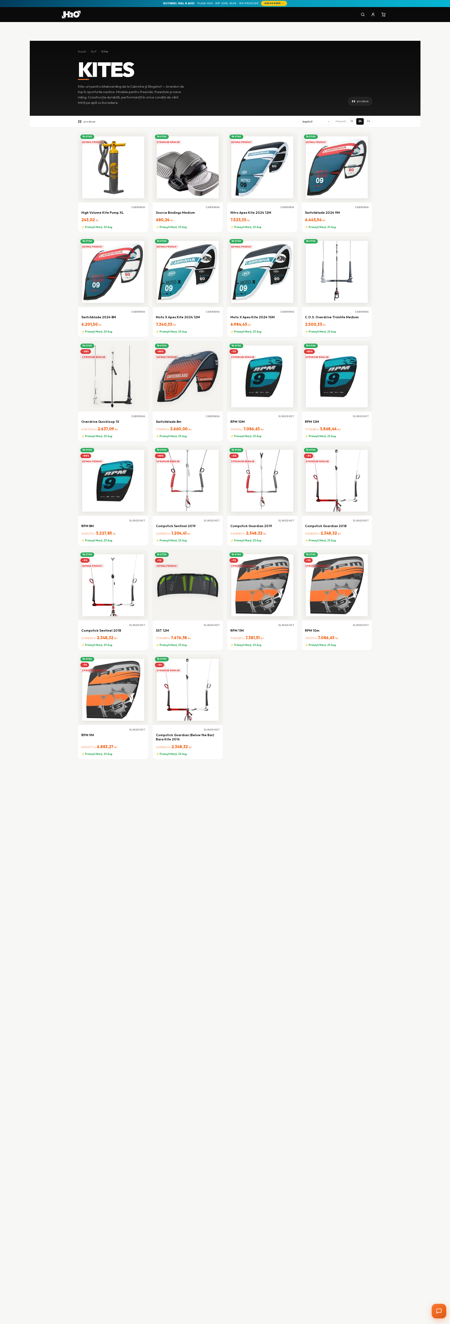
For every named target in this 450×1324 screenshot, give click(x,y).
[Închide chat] (434, 1163)
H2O (379, 1298)
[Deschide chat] (439, 1311)
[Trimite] (434, 1287)
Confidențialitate (421, 1298)
